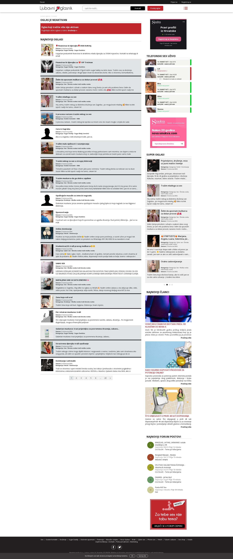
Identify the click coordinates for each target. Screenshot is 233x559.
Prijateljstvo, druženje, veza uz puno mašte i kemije (174, 162)
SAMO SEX (60, 263)
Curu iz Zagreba (63, 129)
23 (105, 378)
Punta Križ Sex (160, 487)
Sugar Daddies (79, 50)
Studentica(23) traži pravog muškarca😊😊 (75, 246)
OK (132, 556)
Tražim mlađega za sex (66, 97)
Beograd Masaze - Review (165, 455)
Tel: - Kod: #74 (166, 110)
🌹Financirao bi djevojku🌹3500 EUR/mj (73, 45)
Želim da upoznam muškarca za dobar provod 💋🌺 (79, 79)
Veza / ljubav (125, 539)
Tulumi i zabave (170, 539)
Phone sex (151, 539)
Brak (134, 539)
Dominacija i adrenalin (66, 361)
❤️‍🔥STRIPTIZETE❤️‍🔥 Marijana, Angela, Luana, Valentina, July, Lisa (175, 239)
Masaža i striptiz (161, 459)
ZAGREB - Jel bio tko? (163, 477)
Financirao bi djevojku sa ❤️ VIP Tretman (74, 62)
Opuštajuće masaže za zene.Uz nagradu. (74, 195)
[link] (168, 133)
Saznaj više (142, 556)
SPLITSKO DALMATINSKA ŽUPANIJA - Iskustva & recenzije (170, 466)
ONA (78, 119)
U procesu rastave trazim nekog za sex (74, 114)
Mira (159, 78)
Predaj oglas (155, 8)
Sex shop (181, 539)
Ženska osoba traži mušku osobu (79, 84)
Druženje (72, 30)
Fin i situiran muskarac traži (68, 312)
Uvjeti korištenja (101, 542)
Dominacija (74, 233)
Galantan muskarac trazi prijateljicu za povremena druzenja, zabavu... (87, 329)
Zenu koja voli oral (64, 297)
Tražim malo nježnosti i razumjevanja (72, 144)
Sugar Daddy (68, 50)
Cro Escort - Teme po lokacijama (168, 449)
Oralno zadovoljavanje (171, 261)
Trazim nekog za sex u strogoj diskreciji (74, 161)
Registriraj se (186, 2)
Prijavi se (174, 2)
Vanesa (160, 103)
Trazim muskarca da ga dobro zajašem (73, 178)
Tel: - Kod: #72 (166, 85)
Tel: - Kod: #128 (167, 70)
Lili (158, 63)
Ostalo (189, 539)
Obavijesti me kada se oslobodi (172, 73)
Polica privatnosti (122, 542)
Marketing (134, 542)
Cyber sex (67, 251)
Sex (65, 84)
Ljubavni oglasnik (45, 16)
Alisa (159, 91)
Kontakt (112, 542)
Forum (42, 2)
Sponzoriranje (62, 212)
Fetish (66, 233)
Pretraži (138, 8)
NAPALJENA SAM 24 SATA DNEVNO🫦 (72, 280)
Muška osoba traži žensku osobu (82, 200)
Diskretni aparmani (88, 539)
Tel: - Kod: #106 (167, 98)
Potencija (100, 539)
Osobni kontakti (69, 119)
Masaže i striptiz (112, 539)
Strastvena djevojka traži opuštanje (72, 343)
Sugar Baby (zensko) (81, 133)
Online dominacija (64, 229)
